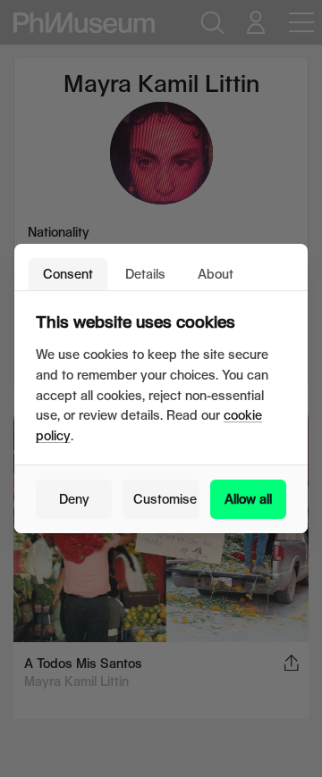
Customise (165, 498)
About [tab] (215, 273)
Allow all (248, 498)
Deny (74, 498)
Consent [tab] (68, 273)
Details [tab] (145, 273)
